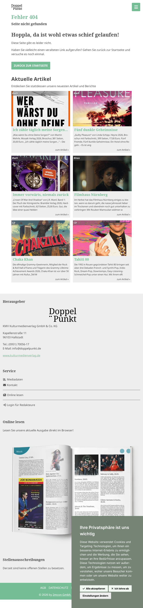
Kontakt (11, 385)
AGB (43, 588)
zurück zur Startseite (31, 66)
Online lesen (14, 395)
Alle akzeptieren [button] (95, 588)
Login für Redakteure (20, 405)
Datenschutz (58, 588)
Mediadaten (14, 379)
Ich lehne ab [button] (122, 588)
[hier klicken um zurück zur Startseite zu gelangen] (16, 7)
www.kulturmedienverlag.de (21, 355)
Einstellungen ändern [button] (95, 595)
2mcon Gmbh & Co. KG (68, 595)
